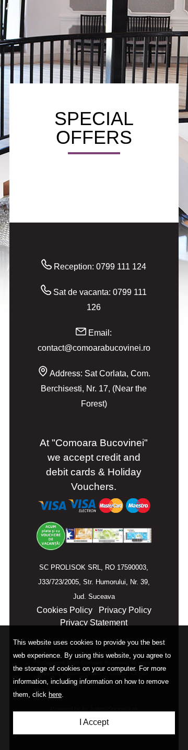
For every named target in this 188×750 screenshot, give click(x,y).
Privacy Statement (93, 622)
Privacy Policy (125, 610)
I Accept (94, 722)
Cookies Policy (64, 610)
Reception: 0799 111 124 (99, 266)
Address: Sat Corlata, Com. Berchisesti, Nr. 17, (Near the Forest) (95, 388)
